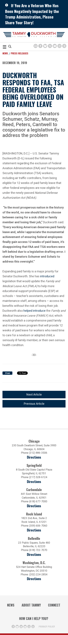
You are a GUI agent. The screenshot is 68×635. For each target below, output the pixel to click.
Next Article (34, 394)
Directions (34, 457)
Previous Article (34, 403)
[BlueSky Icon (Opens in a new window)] (45, 46)
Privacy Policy (47, 626)
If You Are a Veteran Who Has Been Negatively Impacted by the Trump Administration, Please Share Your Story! (32, 13)
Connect (54, 605)
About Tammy (31, 605)
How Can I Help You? (33, 618)
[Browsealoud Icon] (36, 46)
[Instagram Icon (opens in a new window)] (59, 46)
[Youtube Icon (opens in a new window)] (55, 46)
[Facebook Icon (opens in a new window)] (40, 46)
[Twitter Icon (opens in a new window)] (50, 46)
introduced (47, 276)
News (5, 53)
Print (7, 373)
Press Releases (19, 53)
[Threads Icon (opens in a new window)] (64, 46)
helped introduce (34, 310)
